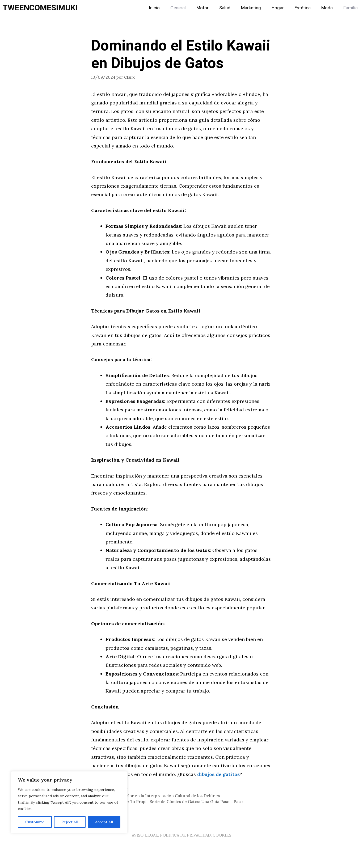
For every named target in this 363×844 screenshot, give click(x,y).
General (178, 8)
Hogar (278, 8)
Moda (327, 8)
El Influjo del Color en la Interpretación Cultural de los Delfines (159, 795)
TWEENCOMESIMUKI (40, 8)
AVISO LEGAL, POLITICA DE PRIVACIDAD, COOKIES (181, 835)
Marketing (251, 8)
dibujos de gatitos (218, 774)
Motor (202, 8)
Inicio (154, 8)
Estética (302, 8)
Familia (350, 8)
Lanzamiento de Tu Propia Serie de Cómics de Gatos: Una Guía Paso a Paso (170, 801)
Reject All (69, 822)
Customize (34, 822)
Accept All (104, 822)
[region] (69, 802)
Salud (224, 8)
